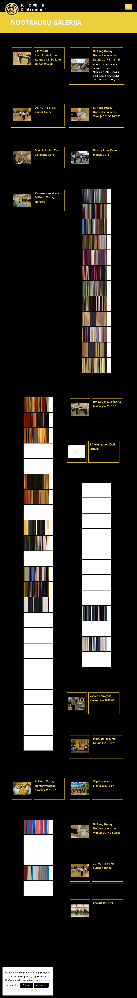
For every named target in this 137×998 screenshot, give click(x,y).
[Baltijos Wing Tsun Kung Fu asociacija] (25, 9)
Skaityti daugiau (27, 989)
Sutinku (26, 985)
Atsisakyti (41, 985)
